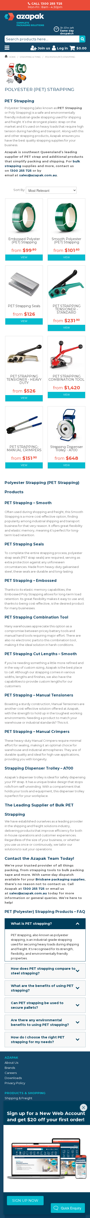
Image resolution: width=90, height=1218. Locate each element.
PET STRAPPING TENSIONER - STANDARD (67, 309)
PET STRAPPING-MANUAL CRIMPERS (24, 448)
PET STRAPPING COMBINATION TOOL (66, 378)
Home (12, 57)
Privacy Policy (15, 1083)
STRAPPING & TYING (30, 57)
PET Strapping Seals (24, 306)
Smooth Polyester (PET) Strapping (66, 240)
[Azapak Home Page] (24, 19)
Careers (11, 1073)
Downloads (13, 1078)
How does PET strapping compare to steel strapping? (43, 971)
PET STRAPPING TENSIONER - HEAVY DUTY (24, 379)
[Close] (83, 1107)
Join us (44, 48)
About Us (11, 1062)
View (24, 257)
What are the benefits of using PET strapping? (42, 988)
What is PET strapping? (31, 924)
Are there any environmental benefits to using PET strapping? (40, 1022)
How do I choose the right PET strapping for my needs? (38, 1039)
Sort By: (19, 190)
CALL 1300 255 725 (46, 3)
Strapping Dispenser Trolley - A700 (66, 448)
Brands (10, 1068)
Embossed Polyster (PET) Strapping (24, 240)
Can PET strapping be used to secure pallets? (37, 1005)
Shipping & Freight (18, 1098)
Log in (62, 48)
